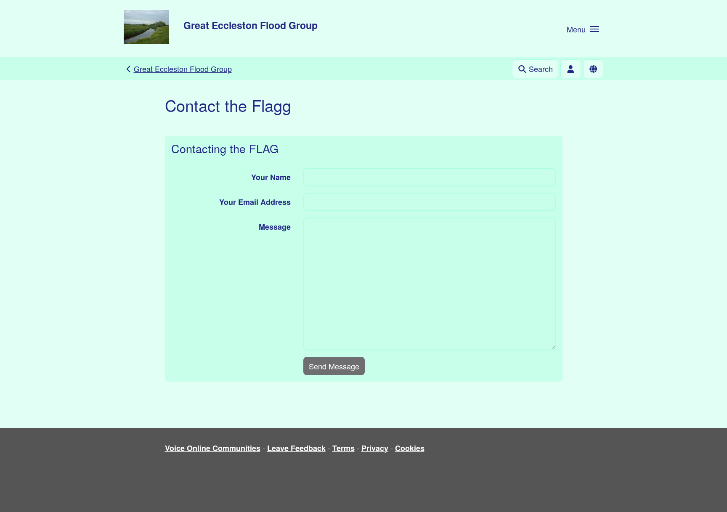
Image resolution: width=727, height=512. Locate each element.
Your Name (271, 177)
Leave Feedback (296, 448)
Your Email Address (255, 201)
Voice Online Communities (212, 448)
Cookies (410, 448)
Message (275, 226)
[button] (582, 28)
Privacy (374, 448)
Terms (343, 448)
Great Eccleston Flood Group (250, 25)
